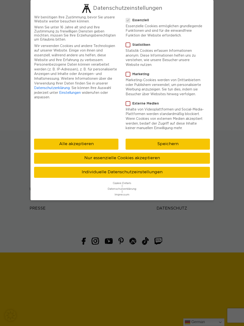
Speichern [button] (167, 144)
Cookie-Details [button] (122, 183)
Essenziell (140, 20)
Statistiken (141, 44)
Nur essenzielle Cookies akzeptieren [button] (122, 158)
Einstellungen (70, 93)
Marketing (140, 74)
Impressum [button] (122, 195)
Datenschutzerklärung (52, 88)
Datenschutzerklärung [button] (122, 189)
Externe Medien (145, 103)
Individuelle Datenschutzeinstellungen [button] (122, 172)
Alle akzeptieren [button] (76, 144)
